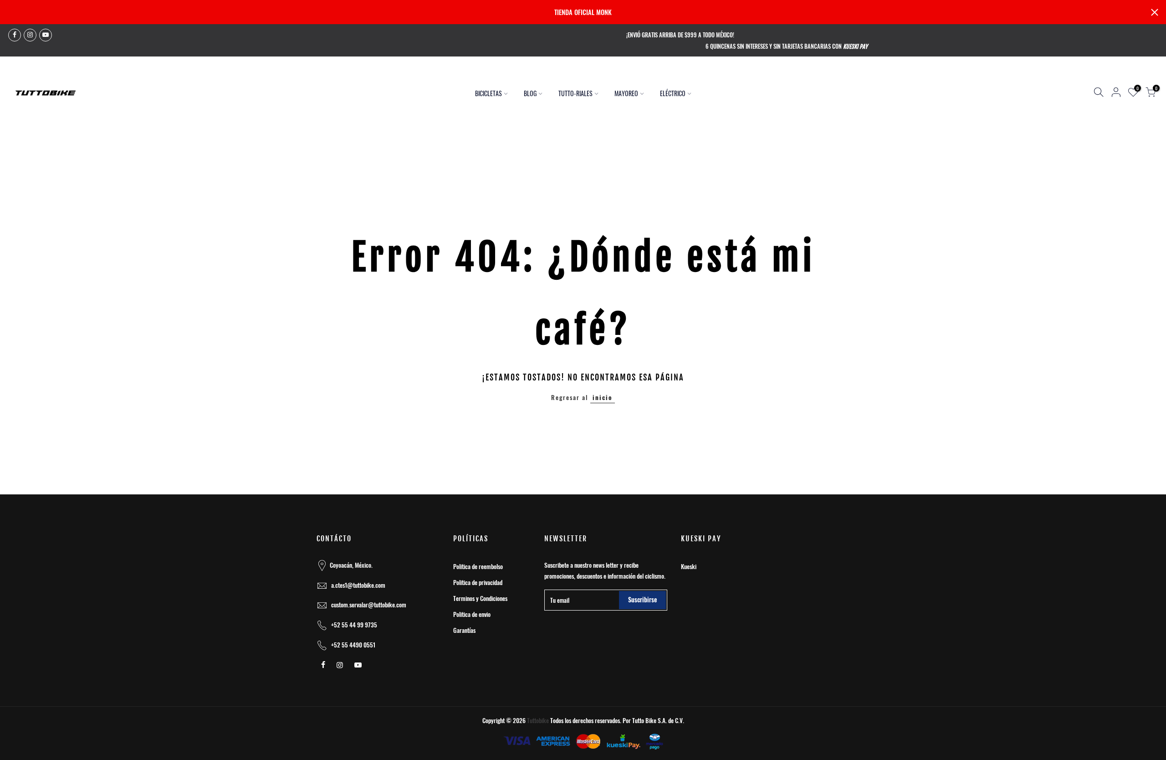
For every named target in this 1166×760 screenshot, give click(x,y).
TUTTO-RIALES (575, 93)
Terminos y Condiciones (480, 598)
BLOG (530, 93)
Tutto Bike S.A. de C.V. (658, 720)
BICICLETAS (488, 93)
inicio (603, 397)
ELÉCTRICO (672, 93)
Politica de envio (472, 614)
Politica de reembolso (478, 566)
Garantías (464, 630)
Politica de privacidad (477, 582)
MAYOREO (626, 93)
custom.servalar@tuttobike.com (368, 604)
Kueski (688, 566)
